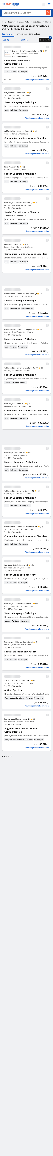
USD (5, 39)
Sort (23, 39)
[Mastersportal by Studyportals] (11, 4)
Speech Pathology (24, 22)
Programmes (12, 22)
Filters (46, 39)
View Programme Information (37, 79)
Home (4, 22)
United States (37, 22)
